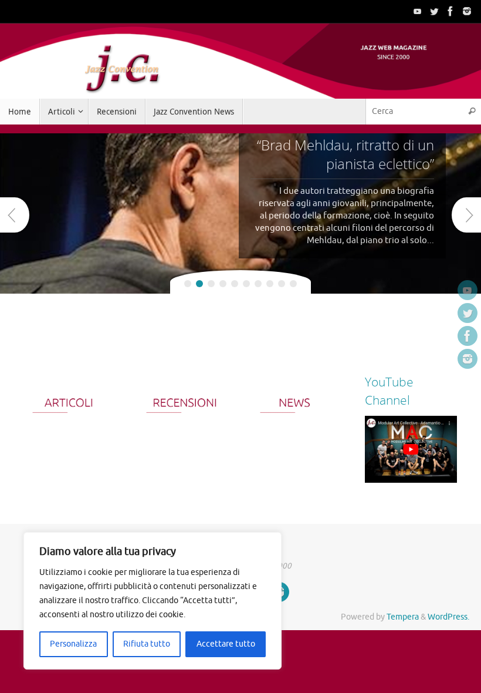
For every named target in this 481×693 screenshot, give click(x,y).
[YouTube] (417, 11)
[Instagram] (467, 11)
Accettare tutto (226, 644)
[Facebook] (450, 11)
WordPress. (448, 617)
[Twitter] (434, 11)
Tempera (403, 617)
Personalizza (73, 644)
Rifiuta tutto (146, 644)
